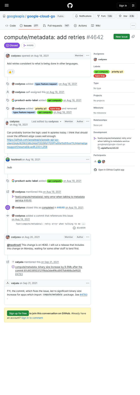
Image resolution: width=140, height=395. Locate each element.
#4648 (61, 207)
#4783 (83, 294)
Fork (106, 16)
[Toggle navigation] (6, 5)
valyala (15, 283)
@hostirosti (14, 244)
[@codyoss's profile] (8, 55)
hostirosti (16, 159)
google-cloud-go (41, 16)
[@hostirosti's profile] (8, 159)
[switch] (11, 71)
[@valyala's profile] (8, 283)
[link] (28, 45)
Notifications (85, 16)
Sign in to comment (32, 317)
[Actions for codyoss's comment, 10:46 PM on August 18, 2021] (87, 121)
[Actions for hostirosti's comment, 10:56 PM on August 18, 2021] (87, 159)
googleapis (15, 16)
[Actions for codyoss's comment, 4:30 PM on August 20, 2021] (87, 237)
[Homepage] (70, 5)
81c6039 (81, 228)
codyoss (16, 55)
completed (48, 207)
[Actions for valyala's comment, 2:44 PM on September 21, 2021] (87, 283)
